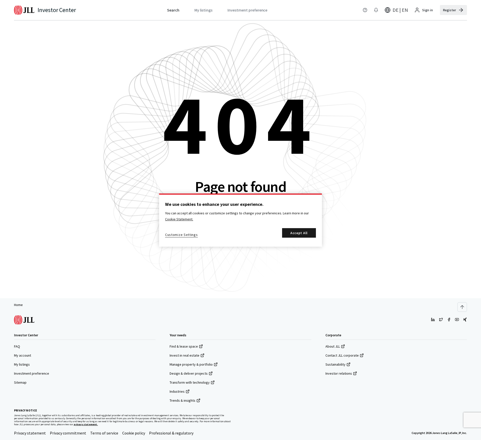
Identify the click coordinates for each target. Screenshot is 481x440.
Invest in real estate (184, 355)
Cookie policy (133, 432)
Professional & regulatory (171, 432)
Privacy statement (30, 432)
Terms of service (104, 432)
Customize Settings (181, 234)
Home (18, 305)
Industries (177, 391)
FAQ (17, 346)
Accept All (299, 233)
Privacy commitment (68, 432)
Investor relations (338, 373)
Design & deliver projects (189, 373)
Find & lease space (184, 346)
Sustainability (335, 364)
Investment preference (31, 373)
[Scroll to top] (462, 307)
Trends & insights (182, 400)
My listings (22, 364)
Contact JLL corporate (342, 355)
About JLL (332, 346)
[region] (240, 220)
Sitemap (20, 382)
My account (22, 355)
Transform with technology (190, 382)
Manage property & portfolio (191, 364)
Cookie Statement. (179, 219)
